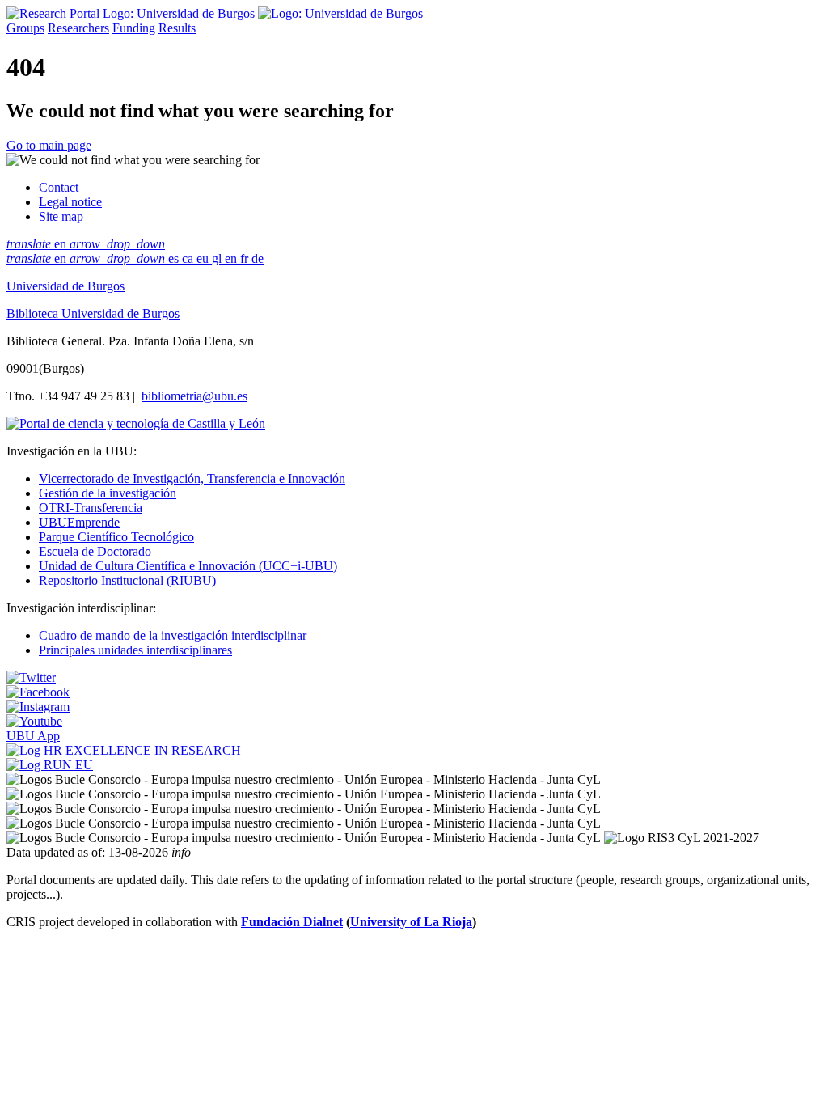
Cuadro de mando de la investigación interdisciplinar (172, 635)
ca (189, 258)
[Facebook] (38, 692)
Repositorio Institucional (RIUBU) (127, 580)
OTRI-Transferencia (90, 507)
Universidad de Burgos (65, 286)
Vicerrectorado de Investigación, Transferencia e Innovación (192, 478)
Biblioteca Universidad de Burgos (93, 313)
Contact (58, 187)
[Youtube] (34, 721)
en (85, 244)
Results (177, 28)
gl (218, 258)
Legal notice (70, 202)
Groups (25, 28)
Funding (133, 28)
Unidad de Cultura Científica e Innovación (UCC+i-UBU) (188, 566)
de (257, 258)
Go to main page (48, 145)
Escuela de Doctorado (95, 551)
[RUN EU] (49, 765)
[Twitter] (31, 677)
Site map (61, 216)
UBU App (33, 736)
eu (204, 258)
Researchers (78, 28)
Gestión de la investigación (107, 493)
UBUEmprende (79, 522)
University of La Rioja (411, 922)
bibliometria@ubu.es (194, 396)
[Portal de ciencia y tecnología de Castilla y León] (135, 423)
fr (245, 258)
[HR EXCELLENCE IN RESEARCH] (123, 750)
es (175, 258)
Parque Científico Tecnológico (116, 537)
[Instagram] (38, 706)
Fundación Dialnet (292, 922)
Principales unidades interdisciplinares (135, 650)
